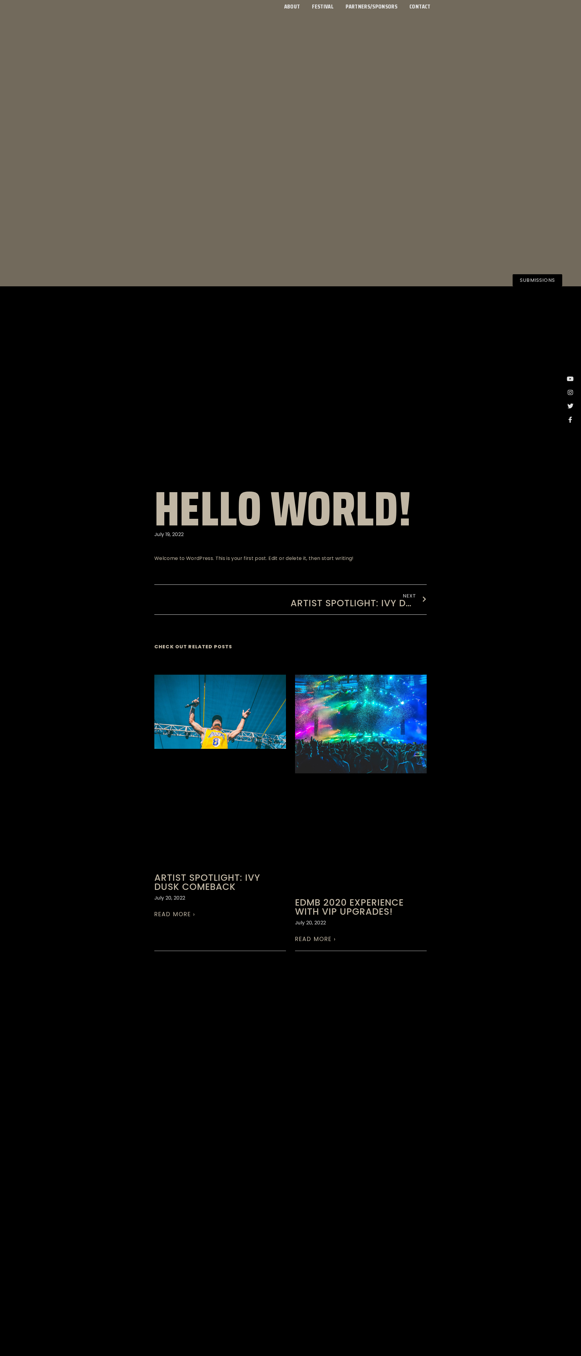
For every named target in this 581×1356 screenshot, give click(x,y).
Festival (322, 6)
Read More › (174, 914)
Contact (419, 6)
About (292, 6)
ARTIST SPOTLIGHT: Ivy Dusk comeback (207, 882)
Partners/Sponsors (371, 6)
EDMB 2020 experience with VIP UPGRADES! (349, 907)
